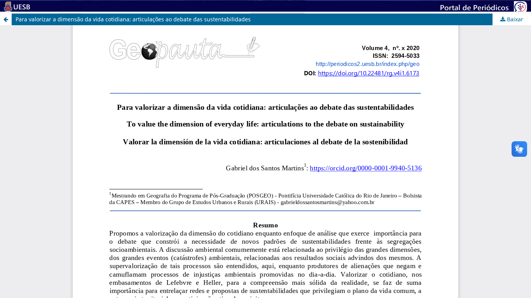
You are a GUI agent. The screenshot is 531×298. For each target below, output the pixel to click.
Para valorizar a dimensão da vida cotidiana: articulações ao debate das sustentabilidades (133, 19)
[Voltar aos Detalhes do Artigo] (6, 19)
